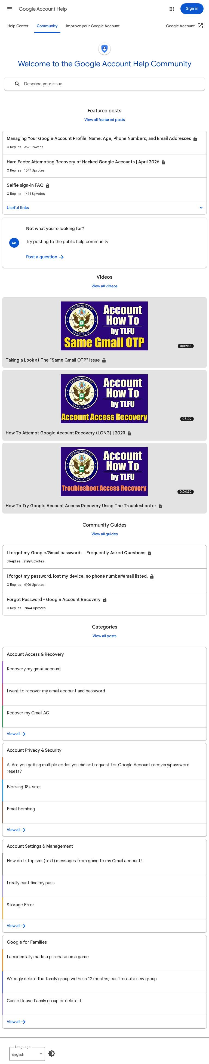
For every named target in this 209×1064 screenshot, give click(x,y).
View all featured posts (104, 119)
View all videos (104, 286)
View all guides (104, 534)
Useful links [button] (18, 207)
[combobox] (104, 84)
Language (22, 1047)
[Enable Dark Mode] (51, 1053)
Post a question (42, 257)
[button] (9, 8)
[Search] (17, 84)
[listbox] (27, 1054)
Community (47, 26)
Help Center (18, 26)
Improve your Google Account (92, 26)
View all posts (104, 636)
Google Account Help (43, 9)
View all (13, 734)
